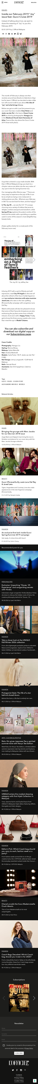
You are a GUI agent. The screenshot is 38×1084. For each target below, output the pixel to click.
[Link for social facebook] (17, 1070)
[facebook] (6, 34)
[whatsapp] (17, 34)
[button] (34, 260)
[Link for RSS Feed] (25, 1070)
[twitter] (14, 34)
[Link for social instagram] (21, 1070)
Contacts (19, 1075)
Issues (4, 10)
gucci (4, 381)
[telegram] (20, 34)
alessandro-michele (10, 384)
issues (9, 381)
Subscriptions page (21, 334)
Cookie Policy (19, 1081)
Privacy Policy (29, 1048)
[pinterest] (9, 34)
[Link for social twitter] (13, 1070)
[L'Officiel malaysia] (19, 2)
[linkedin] (12, 34)
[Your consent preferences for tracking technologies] (35, 1081)
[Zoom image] (19, 155)
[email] (3, 34)
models (22, 384)
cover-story (18, 381)
